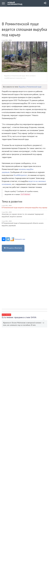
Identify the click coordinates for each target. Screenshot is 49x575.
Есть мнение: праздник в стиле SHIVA (19, 317)
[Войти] (45, 3)
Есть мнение (6, 315)
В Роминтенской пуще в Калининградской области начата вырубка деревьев (22, 224)
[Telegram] (8, 239)
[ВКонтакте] (4, 239)
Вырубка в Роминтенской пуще (30, 87)
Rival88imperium (20, 175)
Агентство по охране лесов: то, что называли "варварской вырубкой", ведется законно (23, 215)
